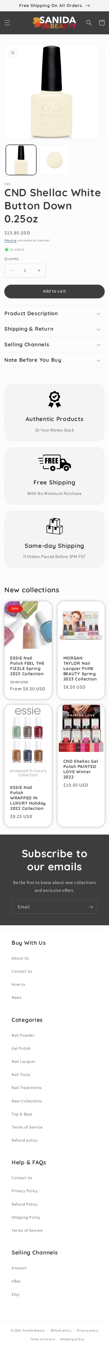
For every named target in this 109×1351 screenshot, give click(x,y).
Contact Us (22, 971)
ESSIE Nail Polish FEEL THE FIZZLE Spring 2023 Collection (27, 665)
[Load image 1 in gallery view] (21, 160)
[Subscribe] (90, 907)
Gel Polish (21, 1048)
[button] (7, 22)
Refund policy (25, 1140)
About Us (20, 958)
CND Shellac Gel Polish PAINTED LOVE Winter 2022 (80, 769)
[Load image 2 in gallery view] (54, 160)
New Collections (27, 1101)
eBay (16, 1281)
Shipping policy (72, 1339)
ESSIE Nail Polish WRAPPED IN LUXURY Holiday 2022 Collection (28, 798)
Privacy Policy (25, 1191)
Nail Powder (23, 1035)
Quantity (11, 258)
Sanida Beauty (33, 1330)
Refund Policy (25, 1204)
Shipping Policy (26, 1217)
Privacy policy (88, 1330)
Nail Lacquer (23, 1062)
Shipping (10, 240)
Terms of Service (27, 1127)
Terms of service (42, 1339)
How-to (19, 985)
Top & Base (22, 1114)
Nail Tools (21, 1075)
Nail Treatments (27, 1088)
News (17, 998)
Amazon (19, 1268)
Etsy (15, 1294)
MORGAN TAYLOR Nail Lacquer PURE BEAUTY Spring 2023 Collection (80, 668)
